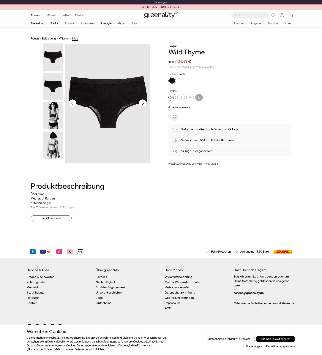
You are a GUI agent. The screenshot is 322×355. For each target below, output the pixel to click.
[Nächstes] (142, 103)
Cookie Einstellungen (179, 297)
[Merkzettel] (273, 15)
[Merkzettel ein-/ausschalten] (174, 117)
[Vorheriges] (72, 103)
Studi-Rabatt (35, 292)
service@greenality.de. (249, 292)
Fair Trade (37, 207)
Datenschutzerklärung (180, 292)
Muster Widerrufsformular (183, 282)
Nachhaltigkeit (105, 282)
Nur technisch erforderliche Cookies (228, 338)
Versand (186, 140)
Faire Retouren (224, 140)
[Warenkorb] (290, 15)
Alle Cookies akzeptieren (276, 338)
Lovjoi (172, 45)
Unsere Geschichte (109, 292)
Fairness (101, 276)
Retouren (33, 297)
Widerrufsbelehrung (178, 276)
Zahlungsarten (36, 282)
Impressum (172, 303)
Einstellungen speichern (280, 346)
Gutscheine (103, 303)
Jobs (99, 297)
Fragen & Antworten (40, 276)
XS (172, 97)
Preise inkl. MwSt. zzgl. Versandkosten (191, 67)
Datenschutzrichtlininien (89, 349)
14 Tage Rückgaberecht (197, 151)
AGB (168, 308)
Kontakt (32, 303)
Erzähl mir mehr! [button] (51, 218)
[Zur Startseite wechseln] (161, 15)
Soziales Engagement (110, 287)
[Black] (172, 80)
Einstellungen (254, 346)
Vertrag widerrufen (177, 287)
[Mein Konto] (281, 15)
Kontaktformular (283, 303)
